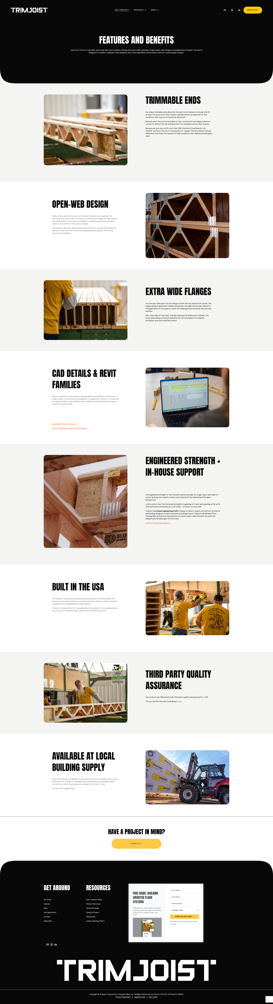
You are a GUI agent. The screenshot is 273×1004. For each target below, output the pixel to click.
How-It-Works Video (94, 900)
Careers (47, 904)
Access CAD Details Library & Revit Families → (70, 428)
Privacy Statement (123, 997)
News (153, 10)
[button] (147, 928)
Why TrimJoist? (122, 10)
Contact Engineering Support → (158, 523)
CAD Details (90, 917)
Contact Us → (136, 844)
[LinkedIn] (239, 10)
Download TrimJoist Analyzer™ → (65, 424)
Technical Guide (92, 908)
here (180, 701)
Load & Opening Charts (95, 921)
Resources (139, 10)
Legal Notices (139, 997)
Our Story (47, 900)
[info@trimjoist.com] (225, 10)
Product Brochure (93, 904)
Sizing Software (92, 912)
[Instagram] (232, 10)
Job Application (50, 912)
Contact (47, 917)
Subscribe (48, 921)
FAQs (45, 908)
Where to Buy (252, 10)
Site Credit (153, 997)
